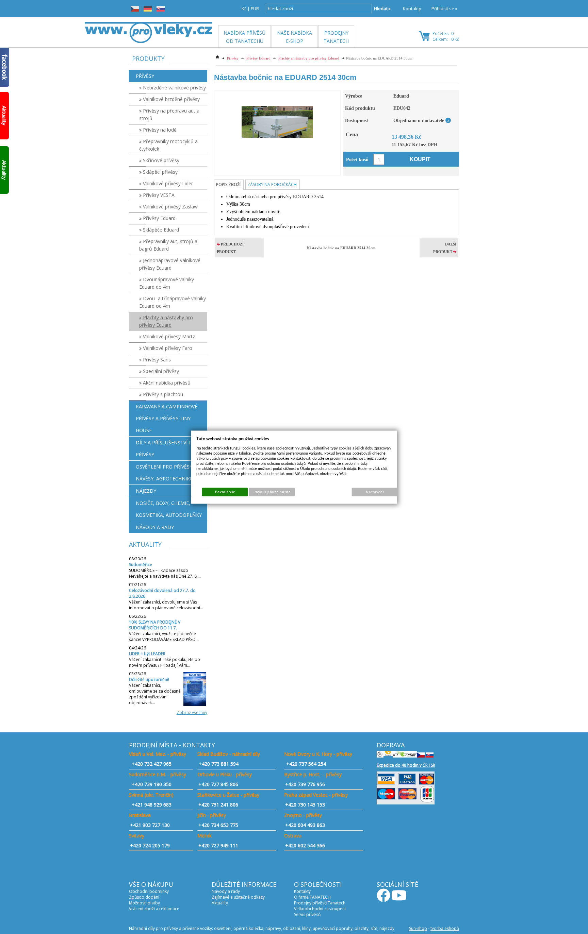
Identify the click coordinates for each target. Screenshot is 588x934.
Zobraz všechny (192, 712)
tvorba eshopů (444, 928)
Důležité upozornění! (149, 679)
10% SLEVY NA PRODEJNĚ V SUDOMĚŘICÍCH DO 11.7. (154, 625)
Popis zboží (228, 184)
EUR (255, 8)
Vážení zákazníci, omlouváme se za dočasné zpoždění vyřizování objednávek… (155, 694)
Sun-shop (418, 928)
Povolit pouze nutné (272, 491)
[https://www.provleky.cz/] (148, 32)
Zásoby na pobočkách (272, 184)
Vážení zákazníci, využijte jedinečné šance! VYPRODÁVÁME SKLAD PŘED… (164, 636)
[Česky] (135, 8)
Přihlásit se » (444, 8)
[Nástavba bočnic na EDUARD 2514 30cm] (277, 114)
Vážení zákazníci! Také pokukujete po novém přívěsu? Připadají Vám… (164, 662)
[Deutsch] (148, 8)
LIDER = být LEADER (147, 654)
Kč (244, 8)
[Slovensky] (161, 8)
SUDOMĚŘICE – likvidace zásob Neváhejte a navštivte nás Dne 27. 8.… (165, 573)
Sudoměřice (140, 564)
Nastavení (375, 491)
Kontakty (412, 8)
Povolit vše (225, 491)
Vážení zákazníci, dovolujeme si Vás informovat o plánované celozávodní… (166, 605)
